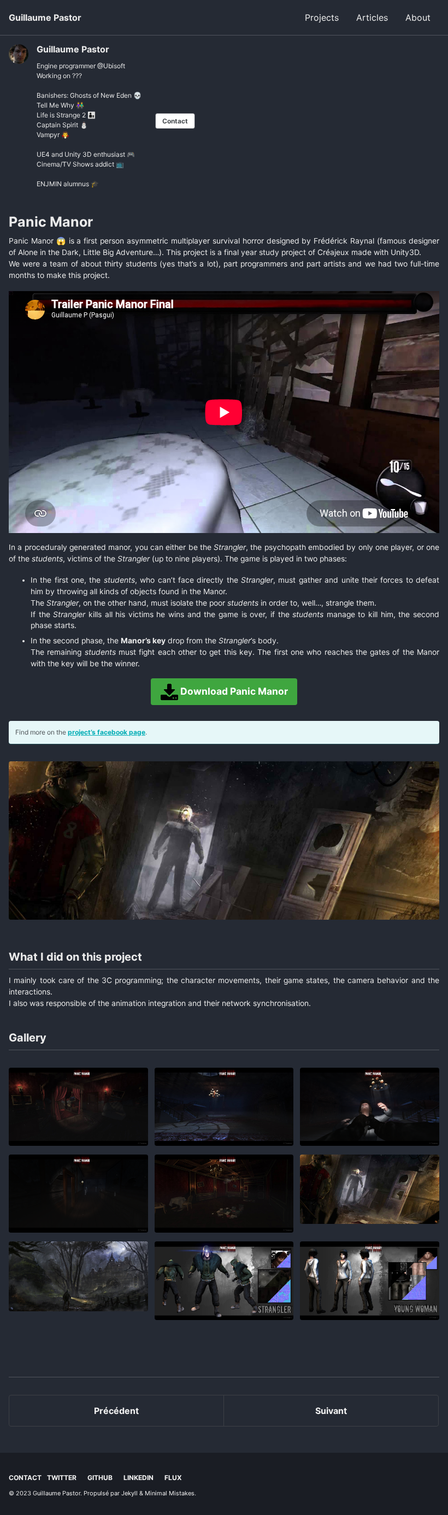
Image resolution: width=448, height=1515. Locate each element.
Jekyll (129, 1493)
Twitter (61, 1477)
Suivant (331, 1410)
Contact (175, 121)
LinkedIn (138, 1477)
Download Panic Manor (233, 690)
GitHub (100, 1477)
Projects (322, 17)
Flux (173, 1477)
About (418, 17)
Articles (372, 17)
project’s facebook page (106, 732)
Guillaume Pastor (45, 17)
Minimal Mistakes (169, 1493)
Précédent (116, 1410)
